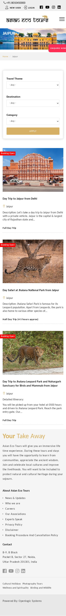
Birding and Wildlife (40, 588)
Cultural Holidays (12, 584)
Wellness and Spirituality (16, 588)
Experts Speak (13, 519)
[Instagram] (53, 7)
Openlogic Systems (30, 601)
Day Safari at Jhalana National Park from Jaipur (31, 290)
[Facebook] (5, 571)
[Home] (27, 20)
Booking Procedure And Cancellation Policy (31, 535)
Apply (33, 131)
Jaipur (9, 206)
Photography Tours (33, 584)
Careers (10, 508)
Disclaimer (11, 530)
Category (12, 114)
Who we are (12, 503)
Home (5, 56)
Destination (13, 96)
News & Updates (15, 498)
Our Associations (15, 514)
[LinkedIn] (59, 7)
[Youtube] (47, 7)
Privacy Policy (13, 524)
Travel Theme (15, 78)
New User (15, 8)
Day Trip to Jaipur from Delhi (20, 198)
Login (31, 8)
